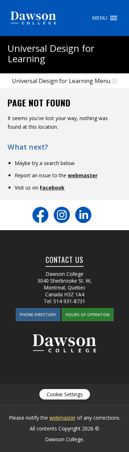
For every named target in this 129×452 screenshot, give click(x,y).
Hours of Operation (88, 314)
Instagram (62, 215)
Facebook (52, 187)
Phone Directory (38, 314)
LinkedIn (83, 215)
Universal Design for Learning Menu (61, 81)
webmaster (82, 175)
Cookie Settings (65, 394)
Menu (113, 18)
